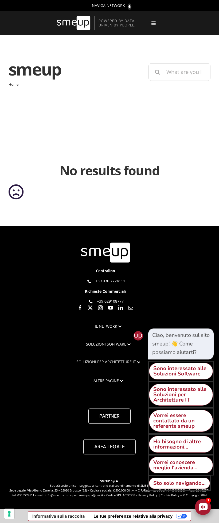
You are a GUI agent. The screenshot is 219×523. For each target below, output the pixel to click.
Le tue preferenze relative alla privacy (133, 516)
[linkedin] (120, 307)
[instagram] (100, 307)
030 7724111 (25, 495)
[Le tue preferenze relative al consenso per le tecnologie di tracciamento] (9, 514)
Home (13, 84)
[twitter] (90, 307)
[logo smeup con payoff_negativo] (97, 18)
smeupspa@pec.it (91, 495)
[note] (181, 343)
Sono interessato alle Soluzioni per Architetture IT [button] (179, 394)
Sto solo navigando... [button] (179, 483)
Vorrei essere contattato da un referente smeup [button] (174, 421)
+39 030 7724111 (110, 280)
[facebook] (80, 307)
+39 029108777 (110, 301)
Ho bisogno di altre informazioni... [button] (177, 444)
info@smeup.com (57, 495)
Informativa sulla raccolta (58, 516)
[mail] (130, 307)
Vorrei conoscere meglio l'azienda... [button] (175, 465)
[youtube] (110, 307)
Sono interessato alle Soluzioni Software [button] (179, 371)
